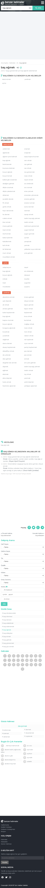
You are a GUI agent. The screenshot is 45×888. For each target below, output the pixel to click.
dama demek (7, 343)
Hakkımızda (5, 825)
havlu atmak (7, 382)
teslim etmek (28, 222)
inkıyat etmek (28, 301)
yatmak (26, 245)
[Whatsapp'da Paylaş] (38, 527)
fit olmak (6, 203)
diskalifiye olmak (8, 351)
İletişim (3, 831)
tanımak (27, 211)
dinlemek (6, 195)
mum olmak (7, 253)
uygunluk (27, 283)
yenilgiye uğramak (30, 386)
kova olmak (28, 316)
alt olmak (6, 305)
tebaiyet (27, 275)
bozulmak (6, 332)
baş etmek (7, 636)
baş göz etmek (8, 646)
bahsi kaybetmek (8, 312)
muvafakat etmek (9, 257)
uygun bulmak (29, 230)
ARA (39, 8)
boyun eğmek (7, 172)
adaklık (28, 761)
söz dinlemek (28, 184)
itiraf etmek (7, 234)
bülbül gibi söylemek (10, 180)
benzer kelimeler (14, 3)
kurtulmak (27, 320)
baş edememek (8, 626)
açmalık (28, 757)
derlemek (6, 737)
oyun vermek (28, 343)
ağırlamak (6, 153)
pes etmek (28, 355)
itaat (4, 283)
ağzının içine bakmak (10, 157)
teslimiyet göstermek (31, 226)
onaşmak (27, 153)
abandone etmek (8, 297)
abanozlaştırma (8, 760)
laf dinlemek (7, 249)
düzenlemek (30, 733)
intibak (5, 279)
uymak (26, 238)
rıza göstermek (29, 172)
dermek (28, 729)
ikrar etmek (6, 222)
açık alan (28, 750)
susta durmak (29, 207)
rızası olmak (28, 176)
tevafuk (26, 279)
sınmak (26, 359)
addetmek (6, 149)
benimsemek (7, 164)
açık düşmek (7, 301)
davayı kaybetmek (9, 347)
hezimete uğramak (9, 386)
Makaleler (4, 842)
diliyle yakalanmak (9, 191)
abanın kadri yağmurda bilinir (11, 751)
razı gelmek (28, 164)
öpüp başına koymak (31, 157)
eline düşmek (7, 378)
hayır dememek (8, 211)
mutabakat (6, 287)
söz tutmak (28, 187)
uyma (4, 83)
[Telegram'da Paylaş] (42, 527)
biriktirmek (7, 730)
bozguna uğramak (9, 328)
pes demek (28, 351)
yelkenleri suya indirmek (32, 249)
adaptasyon (7, 267)
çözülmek (6, 336)
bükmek (6, 733)
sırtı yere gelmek (30, 363)
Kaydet (4, 862)
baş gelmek (7, 640)
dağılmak (6, 339)
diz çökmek (6, 355)
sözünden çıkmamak (31, 195)
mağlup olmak (29, 324)
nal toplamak (28, 339)
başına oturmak (8, 320)
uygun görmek (29, 234)
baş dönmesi (7, 616)
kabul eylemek (7, 238)
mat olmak (28, 332)
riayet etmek (28, 180)
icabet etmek (7, 218)
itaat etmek (7, 230)
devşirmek (22, 726)
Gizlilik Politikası (6, 827)
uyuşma (27, 287)
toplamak (29, 736)
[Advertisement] (22, 35)
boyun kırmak (7, 176)
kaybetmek (28, 312)
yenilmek (27, 79)
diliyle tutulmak (8, 187)
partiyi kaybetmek (30, 347)
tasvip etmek (28, 214)
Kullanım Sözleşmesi (8, 829)
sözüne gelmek (29, 199)
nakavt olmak (28, 336)
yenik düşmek (29, 382)
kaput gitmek (28, 305)
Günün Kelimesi (6, 844)
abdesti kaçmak (9, 764)
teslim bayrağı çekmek (32, 218)
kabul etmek (6, 79)
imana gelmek (7, 226)
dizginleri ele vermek (10, 363)
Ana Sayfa (4, 63)
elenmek (5, 374)
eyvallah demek (8, 199)
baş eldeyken (7, 633)
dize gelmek (7, 359)
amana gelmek (8, 309)
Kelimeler (12, 63)
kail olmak (6, 245)
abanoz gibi (7, 756)
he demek (6, 214)
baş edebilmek (8, 623)
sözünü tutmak (29, 203)
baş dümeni (7, 620)
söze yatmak (28, 191)
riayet (26, 267)
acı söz (28, 746)
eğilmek (5, 370)
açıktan (28, 753)
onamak (27, 149)
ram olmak (28, 160)
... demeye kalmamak (10, 746)
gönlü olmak (7, 207)
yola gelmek (28, 253)
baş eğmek (22, 63)
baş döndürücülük (9, 613)
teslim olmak (28, 370)
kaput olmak (28, 309)
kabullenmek (7, 241)
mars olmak (28, 328)
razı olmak (27, 168)
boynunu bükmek (9, 168)
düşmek (5, 366)
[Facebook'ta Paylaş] (29, 527)
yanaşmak (27, 241)
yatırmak (27, 378)
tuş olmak (27, 374)
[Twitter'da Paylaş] (33, 527)
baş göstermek (8, 643)
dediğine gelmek (8, 184)
